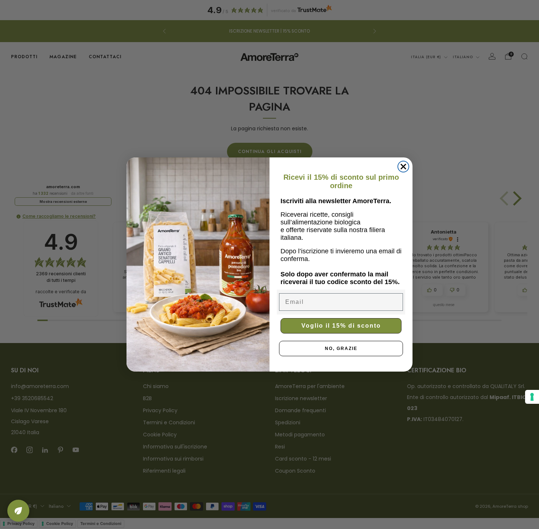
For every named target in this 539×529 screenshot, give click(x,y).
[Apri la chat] (18, 511)
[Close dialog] (403, 166)
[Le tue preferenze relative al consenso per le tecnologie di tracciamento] (532, 397)
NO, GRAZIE (341, 348)
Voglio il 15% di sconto (341, 326)
